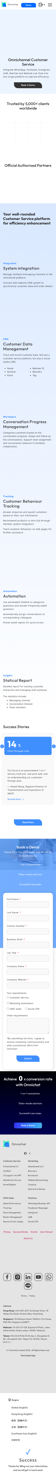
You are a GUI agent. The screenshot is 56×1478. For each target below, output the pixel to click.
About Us (28, 1238)
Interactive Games (36, 1189)
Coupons (32, 1184)
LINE (30, 1217)
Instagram (33, 1212)
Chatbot (7, 1171)
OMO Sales (16, 1009)
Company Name (16, 966)
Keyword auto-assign (13, 1221)
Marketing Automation (21, 1003)
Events (34, 1231)
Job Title (12, 953)
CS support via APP (12, 1175)
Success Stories (20, 1231)
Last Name (13, 912)
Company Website (17, 979)
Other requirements (17, 1015)
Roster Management (12, 1217)
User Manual (46, 1231)
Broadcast (33, 1175)
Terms (24, 1296)
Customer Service (19, 997)
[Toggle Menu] (50, 4)
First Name (13, 899)
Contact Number (16, 926)
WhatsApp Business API (39, 1203)
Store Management (12, 1212)
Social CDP (34, 1009)
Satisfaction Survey (12, 1180)
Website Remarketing (38, 1180)
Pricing (7, 1231)
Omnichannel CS (10, 1166)
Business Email (15, 939)
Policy (32, 1296)
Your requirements (16, 993)
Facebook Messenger (38, 1208)
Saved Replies (9, 1184)
